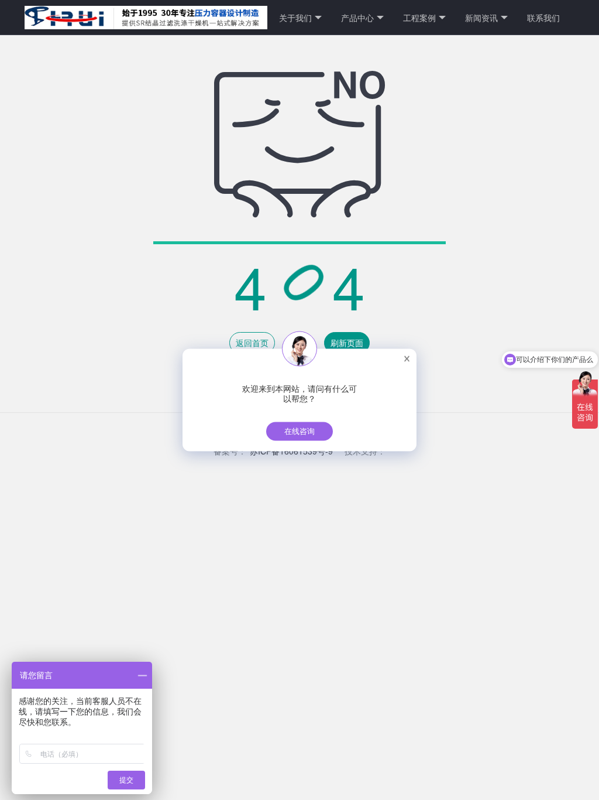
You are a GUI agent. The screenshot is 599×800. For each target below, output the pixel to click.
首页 (241, 17)
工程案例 (419, 17)
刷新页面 (347, 342)
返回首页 (252, 342)
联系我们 (543, 17)
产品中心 (357, 17)
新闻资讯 (481, 17)
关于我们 (295, 17)
